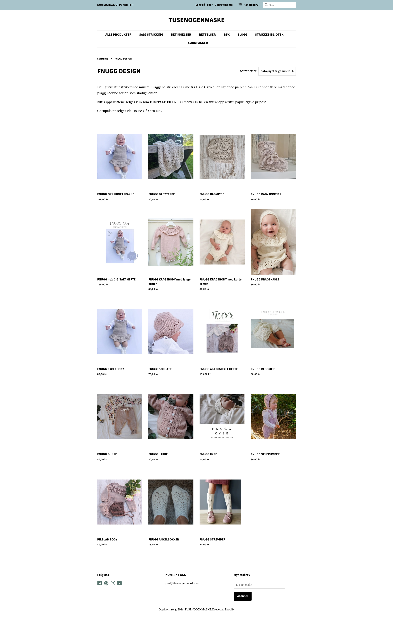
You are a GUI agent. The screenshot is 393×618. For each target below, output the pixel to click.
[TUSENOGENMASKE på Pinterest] (106, 584)
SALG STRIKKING (151, 34)
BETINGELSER (181, 34)
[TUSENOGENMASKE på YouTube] (119, 584)
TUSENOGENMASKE (196, 20)
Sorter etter (248, 71)
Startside (102, 59)
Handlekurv (251, 5)
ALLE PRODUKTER (118, 34)
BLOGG (242, 34)
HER (159, 110)
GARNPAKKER (198, 43)
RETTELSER (207, 34)
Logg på (200, 5)
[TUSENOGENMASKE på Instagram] (113, 584)
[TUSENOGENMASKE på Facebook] (99, 584)
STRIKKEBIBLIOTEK (269, 34)
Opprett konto (224, 5)
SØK (227, 34)
